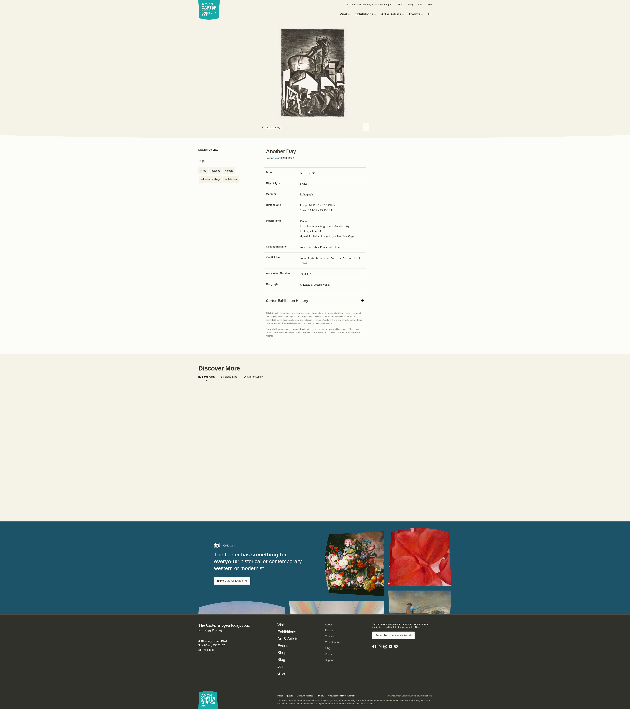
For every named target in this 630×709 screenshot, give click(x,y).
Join (420, 4)
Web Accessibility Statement (341, 695)
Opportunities (333, 642)
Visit (281, 625)
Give (429, 4)
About (328, 624)
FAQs (328, 648)
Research (330, 630)
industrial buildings (210, 179)
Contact (329, 636)
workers (229, 170)
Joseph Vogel (273, 158)
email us (301, 323)
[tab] (206, 376)
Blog (410, 4)
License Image (273, 127)
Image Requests (285, 695)
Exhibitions (286, 632)
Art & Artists (287, 638)
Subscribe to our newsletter (391, 635)
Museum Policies (305, 695)
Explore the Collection (230, 580)
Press (328, 654)
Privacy (320, 695)
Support (329, 660)
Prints (203, 170)
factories (215, 170)
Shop (400, 4)
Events (283, 645)
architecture (231, 179)
